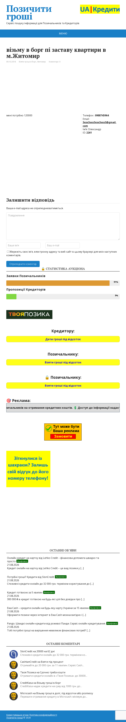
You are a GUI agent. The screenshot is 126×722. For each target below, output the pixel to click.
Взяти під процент (52, 661)
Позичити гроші (28, 12)
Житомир (41, 61)
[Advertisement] (63, 90)
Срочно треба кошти (52, 672)
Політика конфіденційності (43, 714)
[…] (82, 568)
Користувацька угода (17, 714)
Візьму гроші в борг (49, 683)
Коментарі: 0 (54, 61)
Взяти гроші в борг (27, 61)
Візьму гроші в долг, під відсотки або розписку (64, 693)
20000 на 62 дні (45, 651)
